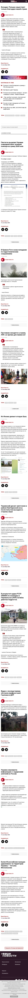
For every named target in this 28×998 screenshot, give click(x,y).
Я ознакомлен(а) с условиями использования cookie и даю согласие (14, 994)
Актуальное (18, 962)
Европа (17, 115)
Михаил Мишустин (14, 931)
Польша (23, 115)
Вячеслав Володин (9, 115)
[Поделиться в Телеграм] (6, 71)
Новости (4, 970)
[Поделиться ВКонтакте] (2, 71)
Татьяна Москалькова (7, 933)
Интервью (4, 964)
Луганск (11, 402)
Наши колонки (5, 962)
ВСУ (6, 580)
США (15, 236)
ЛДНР (6, 931)
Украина (20, 236)
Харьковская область (19, 848)
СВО (12, 236)
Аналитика (17, 964)
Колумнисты (5, 973)
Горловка (10, 756)
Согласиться (14, 996)
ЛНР (6, 402)
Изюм (6, 492)
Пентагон (7, 236)
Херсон (19, 580)
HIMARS (7, 677)
